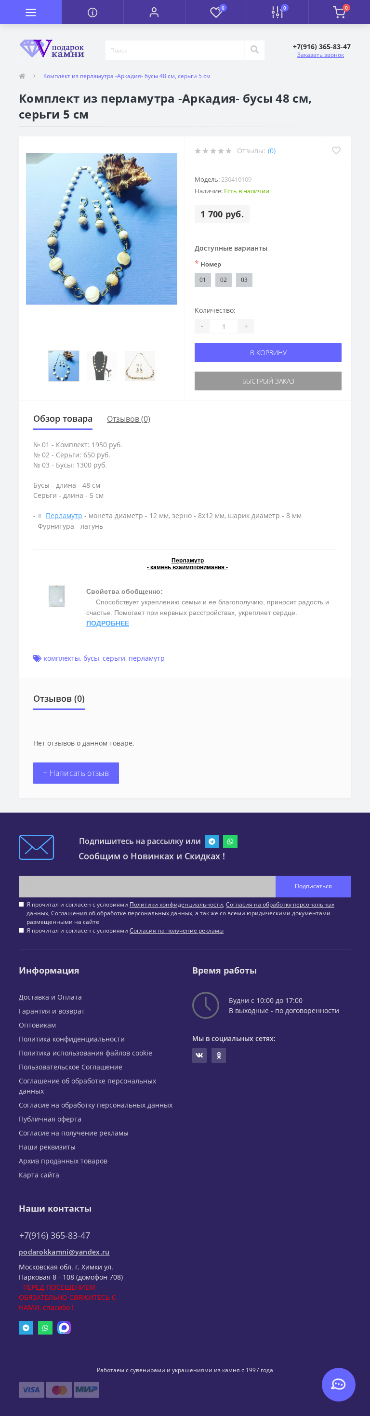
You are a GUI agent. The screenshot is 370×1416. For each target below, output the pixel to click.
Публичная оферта (50, 1118)
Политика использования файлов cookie (85, 1052)
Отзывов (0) (128, 419)
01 (202, 280)
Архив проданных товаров (63, 1160)
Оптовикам (37, 1024)
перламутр (147, 658)
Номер (208, 263)
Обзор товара (62, 418)
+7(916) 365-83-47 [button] (54, 1235)
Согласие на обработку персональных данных (95, 1104)
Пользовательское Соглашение (70, 1066)
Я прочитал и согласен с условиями (125, 930)
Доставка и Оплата (50, 997)
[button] (154, 12)
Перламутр (64, 515)
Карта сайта (39, 1174)
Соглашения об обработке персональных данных (121, 913)
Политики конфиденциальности (176, 904)
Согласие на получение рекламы (74, 1132)
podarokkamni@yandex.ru (64, 1251)
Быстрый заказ (268, 381)
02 (223, 280)
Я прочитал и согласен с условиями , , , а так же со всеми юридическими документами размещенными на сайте (180, 913)
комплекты (62, 658)
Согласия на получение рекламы (177, 930)
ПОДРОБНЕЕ (107, 623)
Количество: (215, 310)
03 (244, 280)
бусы (91, 658)
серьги (114, 658)
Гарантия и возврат (52, 1010)
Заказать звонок (320, 55)
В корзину (268, 352)
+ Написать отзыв (76, 773)
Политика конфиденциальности (72, 1038)
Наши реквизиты (47, 1146)
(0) (272, 150)
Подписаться (313, 886)
